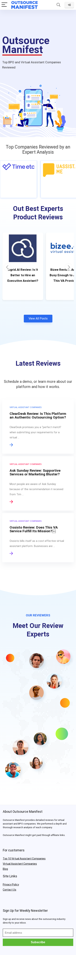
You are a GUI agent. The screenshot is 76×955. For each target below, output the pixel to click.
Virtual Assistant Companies (20, 863)
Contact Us (9, 889)
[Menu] (4, 5)
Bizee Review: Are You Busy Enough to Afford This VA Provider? (22, 275)
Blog (5, 868)
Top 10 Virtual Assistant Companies (24, 858)
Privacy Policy (11, 884)
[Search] (58, 5)
